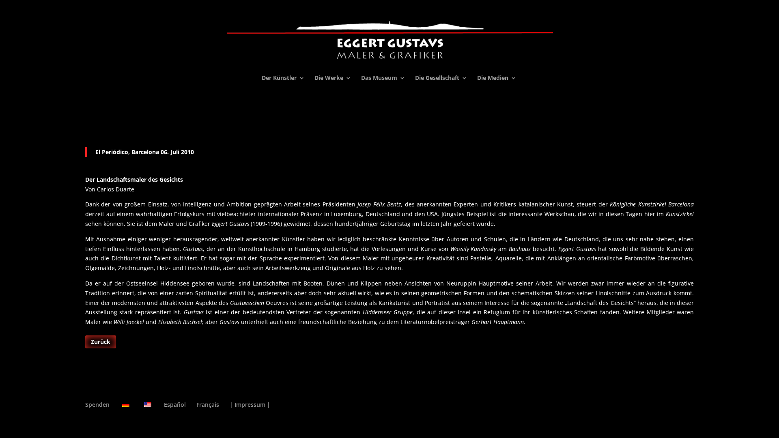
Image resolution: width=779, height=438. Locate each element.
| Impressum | (250, 404)
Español (175, 404)
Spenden (97, 404)
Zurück (100, 342)
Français (207, 404)
